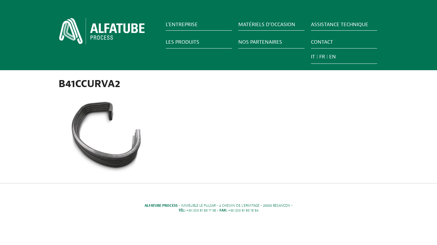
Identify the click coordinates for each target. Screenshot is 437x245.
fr (322, 57)
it (313, 57)
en (332, 57)
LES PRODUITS (182, 42)
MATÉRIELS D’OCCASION (266, 24)
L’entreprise (182, 24)
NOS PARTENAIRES (260, 42)
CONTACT (322, 42)
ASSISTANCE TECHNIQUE (339, 24)
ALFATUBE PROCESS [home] (102, 33)
